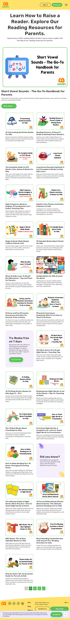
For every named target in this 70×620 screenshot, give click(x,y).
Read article (7, 106)
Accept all (56, 614)
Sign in (45, 5)
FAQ (29, 602)
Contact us (42, 609)
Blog (29, 606)
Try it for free (16, 359)
